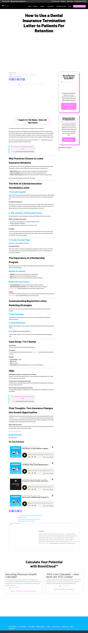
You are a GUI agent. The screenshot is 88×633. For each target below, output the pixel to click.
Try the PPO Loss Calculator (65, 589)
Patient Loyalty (13, 288)
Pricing (69, 6)
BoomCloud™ (12, 295)
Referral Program (13, 626)
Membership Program (20, 74)
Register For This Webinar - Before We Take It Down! (33, 121)
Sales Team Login (56, 626)
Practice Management (30, 74)
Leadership (11, 628)
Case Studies (50, 6)
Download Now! (68, 139)
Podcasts (42, 6)
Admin (48, 626)
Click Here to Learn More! (15, 431)
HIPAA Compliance (41, 626)
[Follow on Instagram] (18, 79)
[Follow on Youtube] (21, 79)
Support (64, 1)
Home (30, 6)
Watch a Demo (70, 1)
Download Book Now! (68, 106)
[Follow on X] (13, 79)
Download (14, 151)
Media (71, 626)
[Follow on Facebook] (10, 79)
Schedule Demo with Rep (80, 1)
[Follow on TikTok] (15, 79)
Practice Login (55, 1)
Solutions (35, 6)
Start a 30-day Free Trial (79, 6)
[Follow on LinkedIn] (24, 79)
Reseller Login (65, 626)
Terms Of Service (22, 626)
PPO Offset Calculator (61, 6)
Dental (13, 74)
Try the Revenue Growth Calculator (24, 591)
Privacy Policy (31, 626)
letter (39, 140)
